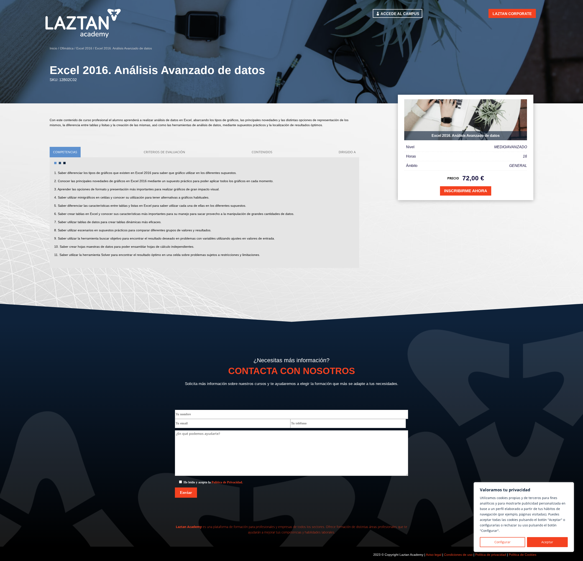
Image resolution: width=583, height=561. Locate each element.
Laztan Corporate (512, 14)
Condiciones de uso (458, 554)
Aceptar (547, 542)
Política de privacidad (490, 554)
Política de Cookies (522, 554)
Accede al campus (400, 14)
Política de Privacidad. (227, 482)
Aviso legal (433, 554)
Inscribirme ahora (465, 191)
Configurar (502, 542)
